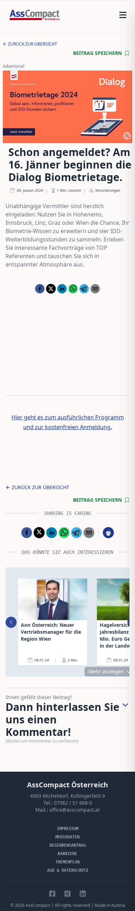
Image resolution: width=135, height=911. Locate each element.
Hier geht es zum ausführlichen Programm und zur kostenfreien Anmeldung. (67, 422)
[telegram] (84, 289)
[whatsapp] (73, 289)
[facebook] (40, 289)
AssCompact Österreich (67, 784)
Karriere (67, 853)
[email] (95, 289)
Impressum (68, 828)
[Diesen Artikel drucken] (108, 532)
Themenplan (67, 862)
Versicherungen (107, 190)
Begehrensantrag (68, 845)
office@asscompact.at (75, 809)
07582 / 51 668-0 (73, 802)
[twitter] (51, 289)
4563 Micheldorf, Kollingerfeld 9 (67, 796)
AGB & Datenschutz (67, 870)
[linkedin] (62, 289)
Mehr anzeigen (106, 671)
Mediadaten (67, 837)
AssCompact (38, 905)
